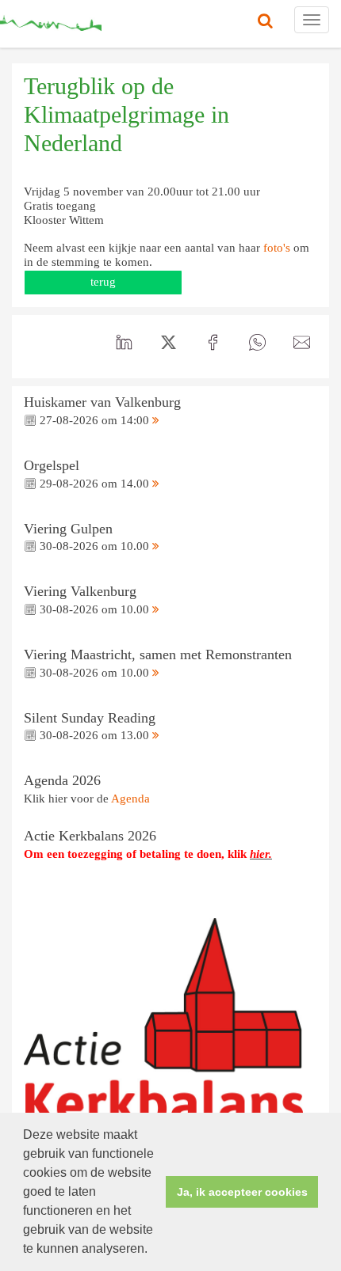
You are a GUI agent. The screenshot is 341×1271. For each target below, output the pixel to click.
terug (103, 281)
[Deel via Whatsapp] (257, 342)
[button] (153, 1250)
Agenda (130, 798)
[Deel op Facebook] (212, 342)
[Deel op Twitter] (168, 342)
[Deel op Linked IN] (124, 342)
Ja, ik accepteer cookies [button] (242, 1192)
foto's (276, 247)
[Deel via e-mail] (301, 342)
